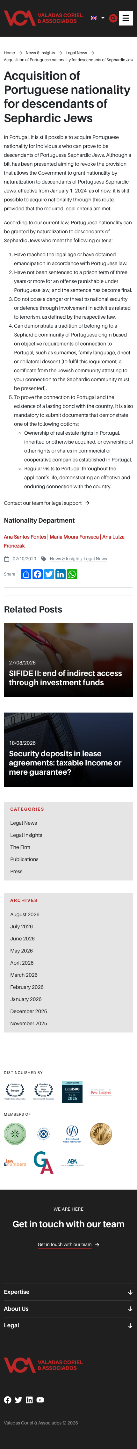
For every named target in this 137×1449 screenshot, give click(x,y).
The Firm (20, 847)
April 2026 (22, 963)
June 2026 (22, 938)
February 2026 (27, 987)
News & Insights (66, 558)
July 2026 (21, 926)
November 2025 (28, 1023)
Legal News (95, 558)
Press (16, 871)
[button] (126, 18)
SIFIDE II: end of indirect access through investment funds (65, 678)
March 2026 (24, 975)
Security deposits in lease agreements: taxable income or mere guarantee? (65, 763)
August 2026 (25, 914)
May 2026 (21, 950)
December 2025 (28, 1011)
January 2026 (26, 999)
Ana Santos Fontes (25, 536)
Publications (24, 859)
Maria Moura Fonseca (74, 536)
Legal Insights (26, 835)
